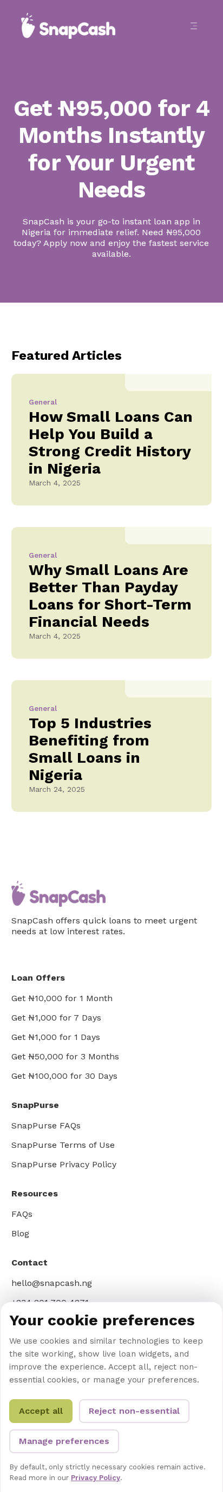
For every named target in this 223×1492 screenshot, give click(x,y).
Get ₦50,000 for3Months (65, 1056)
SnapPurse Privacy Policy (63, 1164)
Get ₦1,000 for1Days (55, 1037)
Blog (20, 1233)
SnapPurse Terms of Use (63, 1145)
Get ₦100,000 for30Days (64, 1076)
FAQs (21, 1214)
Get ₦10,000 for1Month (62, 998)
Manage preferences (64, 1441)
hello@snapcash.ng (51, 1283)
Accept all (41, 1411)
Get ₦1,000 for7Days (56, 1017)
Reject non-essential (134, 1411)
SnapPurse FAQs (46, 1125)
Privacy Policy (95, 1478)
